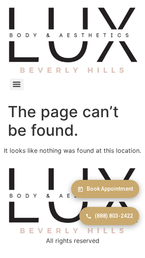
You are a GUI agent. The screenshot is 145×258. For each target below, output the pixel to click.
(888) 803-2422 (114, 216)
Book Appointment (110, 189)
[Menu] (17, 84)
